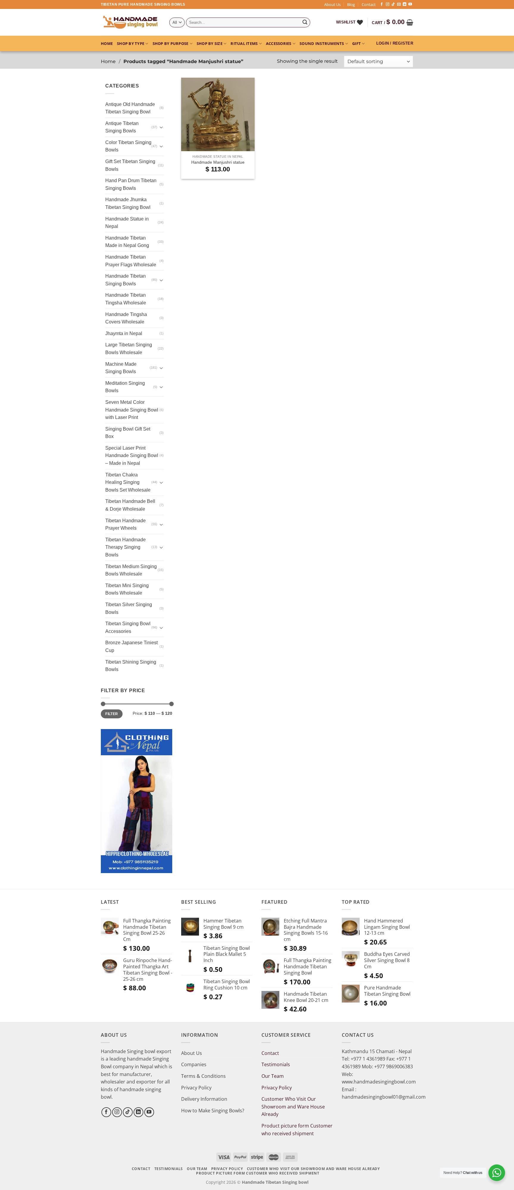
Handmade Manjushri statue (218, 162)
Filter (111, 714)
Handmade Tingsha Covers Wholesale (126, 318)
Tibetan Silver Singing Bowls (128, 608)
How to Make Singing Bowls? (212, 1110)
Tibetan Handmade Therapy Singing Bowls (125, 547)
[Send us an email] (399, 4)
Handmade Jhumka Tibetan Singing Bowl (128, 203)
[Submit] (305, 23)
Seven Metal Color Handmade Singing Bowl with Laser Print (131, 410)
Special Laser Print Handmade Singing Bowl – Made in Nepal (131, 455)
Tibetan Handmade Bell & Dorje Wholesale (130, 505)
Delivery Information (204, 1099)
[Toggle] (161, 127)
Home (107, 43)
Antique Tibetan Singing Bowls (122, 127)
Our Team (272, 1076)
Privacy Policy (196, 1087)
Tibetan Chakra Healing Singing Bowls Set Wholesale (128, 482)
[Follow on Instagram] (387, 4)
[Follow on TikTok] (393, 4)
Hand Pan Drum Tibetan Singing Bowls (130, 184)
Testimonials (275, 1064)
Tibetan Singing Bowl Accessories (128, 627)
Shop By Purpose (171, 43)
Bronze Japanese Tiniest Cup (131, 646)
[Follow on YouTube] (410, 4)
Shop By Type (130, 43)
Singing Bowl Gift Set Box (127, 432)
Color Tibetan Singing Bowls (128, 146)
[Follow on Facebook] (381, 4)
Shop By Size (209, 43)
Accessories (279, 43)
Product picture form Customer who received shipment (297, 1129)
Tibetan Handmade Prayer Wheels (125, 524)
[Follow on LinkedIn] (404, 4)
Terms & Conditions (203, 1076)
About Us (332, 4)
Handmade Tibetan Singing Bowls (125, 279)
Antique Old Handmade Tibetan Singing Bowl (130, 108)
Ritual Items (244, 43)
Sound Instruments (322, 43)
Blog (351, 4)
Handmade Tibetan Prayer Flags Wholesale (130, 260)
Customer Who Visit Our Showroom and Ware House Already (293, 1106)
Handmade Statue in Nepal (127, 222)
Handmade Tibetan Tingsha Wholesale (125, 299)
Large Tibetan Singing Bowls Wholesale (128, 348)
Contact (369, 4)
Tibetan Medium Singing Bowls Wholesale (131, 570)
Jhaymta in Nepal (123, 333)
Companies (193, 1064)
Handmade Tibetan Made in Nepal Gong (127, 241)
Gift (356, 43)
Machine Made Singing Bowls (121, 368)
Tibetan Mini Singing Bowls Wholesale (127, 589)
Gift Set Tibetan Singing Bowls (130, 165)
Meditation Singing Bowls (125, 387)
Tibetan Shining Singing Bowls (130, 665)
